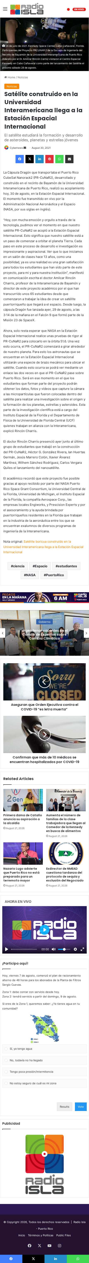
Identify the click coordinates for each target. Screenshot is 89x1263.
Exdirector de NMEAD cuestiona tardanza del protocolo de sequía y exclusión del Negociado (65, 875)
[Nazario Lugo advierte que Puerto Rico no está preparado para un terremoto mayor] (23, 853)
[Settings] (75, 949)
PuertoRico (55, 575)
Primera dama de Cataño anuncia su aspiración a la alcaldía (22, 819)
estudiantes (67, 566)
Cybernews (16, 147)
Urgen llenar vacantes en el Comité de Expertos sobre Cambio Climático (45, 634)
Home (11, 77)
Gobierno (44, 621)
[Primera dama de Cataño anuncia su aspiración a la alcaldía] (23, 800)
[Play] (6, 949)
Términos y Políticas (40, 1235)
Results (64, 1106)
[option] (44, 633)
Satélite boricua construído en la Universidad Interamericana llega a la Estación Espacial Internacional (43, 547)
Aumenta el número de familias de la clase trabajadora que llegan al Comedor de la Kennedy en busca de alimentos (65, 823)
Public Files (63, 1235)
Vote (81, 1106)
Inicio (21, 1235)
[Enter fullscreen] (82, 949)
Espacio (41, 566)
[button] (44, 1028)
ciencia (18, 566)
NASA (31, 575)
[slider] (24, 949)
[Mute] (53, 949)
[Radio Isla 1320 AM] (26, 8)
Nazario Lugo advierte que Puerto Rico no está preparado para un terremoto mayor (21, 875)
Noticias (23, 77)
